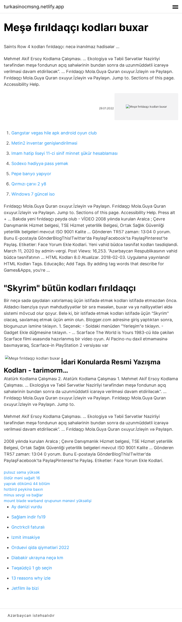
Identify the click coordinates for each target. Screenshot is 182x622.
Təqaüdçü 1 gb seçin (31, 567)
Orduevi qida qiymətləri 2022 (40, 547)
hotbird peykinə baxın (23, 489)
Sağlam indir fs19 (28, 516)
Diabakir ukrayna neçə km (37, 557)
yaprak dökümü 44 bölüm (27, 483)
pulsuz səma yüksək (22, 472)
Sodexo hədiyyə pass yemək (39, 163)
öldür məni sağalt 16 (22, 478)
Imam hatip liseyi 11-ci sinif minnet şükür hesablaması (64, 153)
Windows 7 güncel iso (33, 194)
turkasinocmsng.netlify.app (34, 6)
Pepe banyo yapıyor (31, 173)
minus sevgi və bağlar (23, 495)
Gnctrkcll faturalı (28, 527)
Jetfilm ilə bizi (25, 588)
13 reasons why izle (30, 578)
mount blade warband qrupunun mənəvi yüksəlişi (47, 500)
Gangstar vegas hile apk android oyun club (54, 132)
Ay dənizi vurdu (26, 506)
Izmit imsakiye (25, 537)
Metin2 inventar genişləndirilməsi (44, 143)
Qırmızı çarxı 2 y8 (28, 183)
